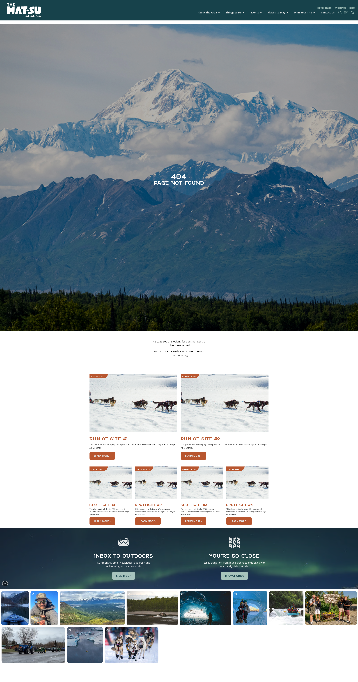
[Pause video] (5, 583)
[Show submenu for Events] (261, 12)
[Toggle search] (352, 12)
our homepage (180, 355)
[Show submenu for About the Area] (219, 12)
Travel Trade (324, 7)
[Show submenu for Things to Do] (243, 12)
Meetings (340, 7)
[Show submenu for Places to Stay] (287, 12)
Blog (352, 7)
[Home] (24, 10)
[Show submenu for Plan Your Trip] (314, 12)
